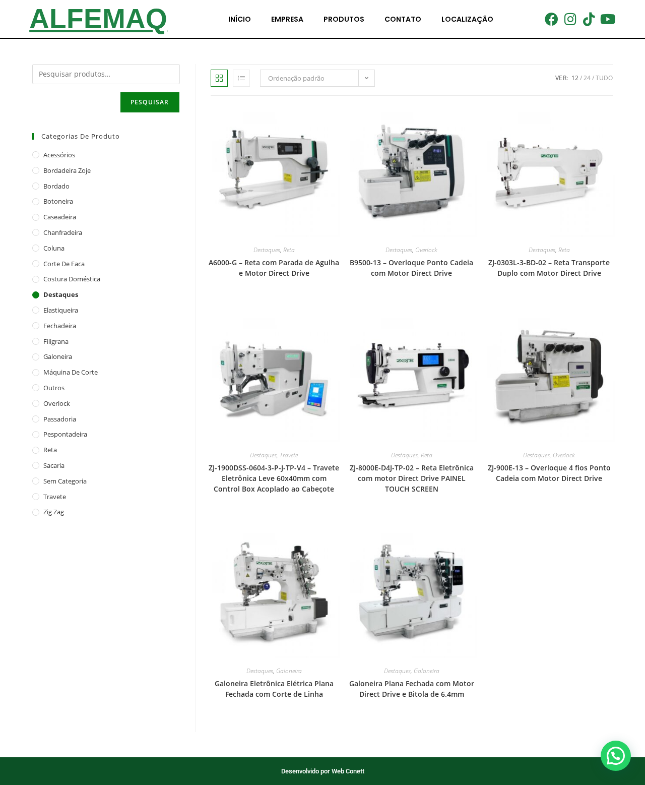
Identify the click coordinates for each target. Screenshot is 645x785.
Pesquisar (150, 102)
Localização (467, 19)
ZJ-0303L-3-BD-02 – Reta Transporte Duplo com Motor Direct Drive (549, 268)
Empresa (287, 19)
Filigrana (56, 341)
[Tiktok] (589, 19)
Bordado (56, 186)
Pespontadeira (65, 434)
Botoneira (58, 201)
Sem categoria (65, 481)
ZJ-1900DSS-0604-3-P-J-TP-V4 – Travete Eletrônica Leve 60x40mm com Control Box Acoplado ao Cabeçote (274, 478)
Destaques (266, 250)
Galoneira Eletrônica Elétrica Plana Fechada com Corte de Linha (274, 689)
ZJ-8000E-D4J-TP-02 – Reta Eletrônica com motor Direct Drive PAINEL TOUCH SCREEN (412, 478)
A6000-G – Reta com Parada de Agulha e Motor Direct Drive (274, 268)
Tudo (604, 78)
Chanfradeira (62, 232)
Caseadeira (59, 216)
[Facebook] (551, 19)
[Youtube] (608, 19)
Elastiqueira (60, 310)
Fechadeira (59, 325)
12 (574, 78)
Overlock (426, 250)
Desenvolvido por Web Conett (322, 771)
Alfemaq (98, 18)
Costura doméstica (71, 278)
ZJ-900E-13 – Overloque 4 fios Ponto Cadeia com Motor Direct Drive (549, 473)
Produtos (344, 19)
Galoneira (289, 671)
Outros (53, 387)
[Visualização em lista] (241, 78)
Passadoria (59, 419)
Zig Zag (53, 511)
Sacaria (53, 465)
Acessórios (59, 154)
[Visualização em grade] (219, 78)
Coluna (53, 248)
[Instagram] (570, 19)
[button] (616, 756)
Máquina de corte (70, 372)
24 (587, 78)
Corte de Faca (64, 263)
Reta (289, 250)
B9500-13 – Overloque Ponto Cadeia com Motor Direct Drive (411, 268)
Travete (289, 455)
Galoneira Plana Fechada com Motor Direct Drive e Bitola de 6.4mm (411, 689)
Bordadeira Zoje (67, 170)
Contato (402, 19)
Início (239, 19)
